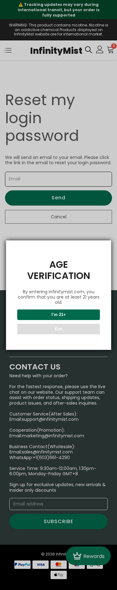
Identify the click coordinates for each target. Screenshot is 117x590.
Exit (58, 329)
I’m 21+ (58, 314)
